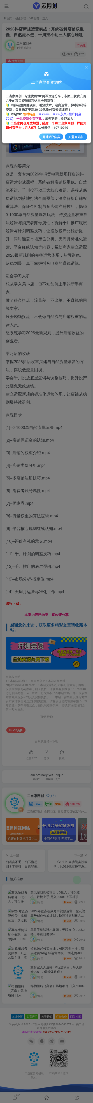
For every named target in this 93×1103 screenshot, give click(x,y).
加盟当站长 (76, 136)
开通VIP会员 (51, 136)
